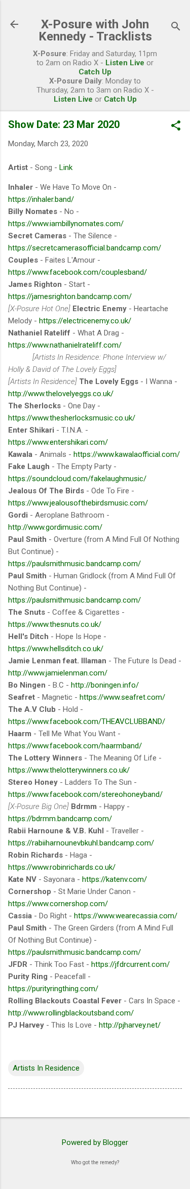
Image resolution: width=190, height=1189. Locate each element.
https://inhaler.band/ (41, 199)
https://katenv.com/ (114, 879)
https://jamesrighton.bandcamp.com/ (70, 296)
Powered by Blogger (95, 1142)
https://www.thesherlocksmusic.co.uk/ (71, 417)
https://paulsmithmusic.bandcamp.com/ (74, 563)
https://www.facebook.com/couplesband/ (77, 272)
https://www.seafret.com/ (122, 697)
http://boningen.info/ (105, 685)
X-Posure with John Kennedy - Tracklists (95, 30)
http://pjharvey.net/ (130, 1025)
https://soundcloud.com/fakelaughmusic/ (77, 478)
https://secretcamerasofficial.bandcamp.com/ (84, 247)
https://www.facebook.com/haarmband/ (75, 745)
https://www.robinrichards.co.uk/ (62, 867)
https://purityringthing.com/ (53, 988)
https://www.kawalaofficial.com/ (126, 454)
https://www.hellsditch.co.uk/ (55, 648)
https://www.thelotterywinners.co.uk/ (69, 770)
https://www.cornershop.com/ (58, 903)
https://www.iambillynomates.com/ (66, 223)
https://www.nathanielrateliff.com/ (65, 345)
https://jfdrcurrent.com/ (130, 964)
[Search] (176, 27)
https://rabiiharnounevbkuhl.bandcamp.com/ (81, 842)
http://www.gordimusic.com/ (55, 527)
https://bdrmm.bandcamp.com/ (60, 818)
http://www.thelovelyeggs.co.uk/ (60, 393)
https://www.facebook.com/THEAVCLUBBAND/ (86, 721)
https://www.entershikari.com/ (58, 442)
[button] (176, 126)
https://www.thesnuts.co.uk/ (54, 624)
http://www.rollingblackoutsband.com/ (71, 1012)
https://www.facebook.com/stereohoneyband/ (85, 794)
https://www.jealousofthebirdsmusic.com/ (78, 502)
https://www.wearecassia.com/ (125, 915)
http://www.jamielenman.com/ (57, 672)
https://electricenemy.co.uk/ (85, 320)
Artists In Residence (46, 1068)
